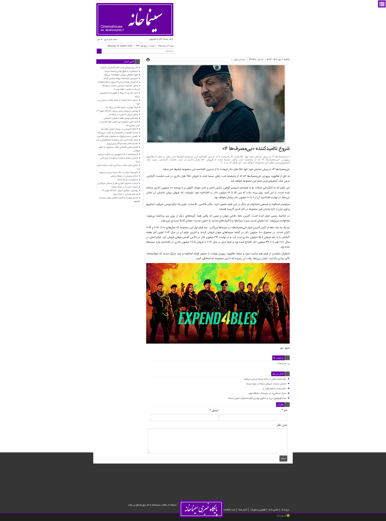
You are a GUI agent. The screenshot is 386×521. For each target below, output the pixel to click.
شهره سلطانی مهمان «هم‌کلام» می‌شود (121, 75)
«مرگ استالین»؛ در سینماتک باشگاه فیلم (269, 393)
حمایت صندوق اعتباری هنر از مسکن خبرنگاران (117, 183)
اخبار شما (242, 510)
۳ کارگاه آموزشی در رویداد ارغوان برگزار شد (119, 129)
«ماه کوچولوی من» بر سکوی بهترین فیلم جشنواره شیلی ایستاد (259, 398)
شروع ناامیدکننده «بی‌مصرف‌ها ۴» (256, 149)
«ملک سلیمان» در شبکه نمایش (124, 176)
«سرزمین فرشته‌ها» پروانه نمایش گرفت (120, 78)
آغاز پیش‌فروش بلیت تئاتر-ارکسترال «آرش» (119, 67)
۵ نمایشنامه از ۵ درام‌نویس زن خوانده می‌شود (118, 154)
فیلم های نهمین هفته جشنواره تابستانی (121, 118)
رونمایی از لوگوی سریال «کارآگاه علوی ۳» (120, 190)
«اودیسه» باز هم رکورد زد (276, 389)
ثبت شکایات (229, 510)
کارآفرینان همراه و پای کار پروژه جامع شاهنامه (118, 82)
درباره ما (285, 510)
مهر (281, 348)
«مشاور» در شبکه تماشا (127, 179)
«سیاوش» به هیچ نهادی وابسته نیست (121, 71)
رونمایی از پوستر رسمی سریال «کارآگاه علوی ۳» (117, 111)
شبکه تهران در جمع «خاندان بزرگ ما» (121, 107)
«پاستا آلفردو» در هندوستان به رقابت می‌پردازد (118, 132)
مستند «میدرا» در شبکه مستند (124, 187)
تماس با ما (273, 510)
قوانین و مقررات (257, 510)
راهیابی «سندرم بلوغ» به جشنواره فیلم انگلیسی (117, 136)
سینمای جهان (239, 59)
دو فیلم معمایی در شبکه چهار (125, 194)
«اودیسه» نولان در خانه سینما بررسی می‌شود (267, 379)
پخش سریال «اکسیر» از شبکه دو (123, 114)
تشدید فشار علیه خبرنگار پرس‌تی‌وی (122, 143)
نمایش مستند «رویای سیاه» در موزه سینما (268, 384)
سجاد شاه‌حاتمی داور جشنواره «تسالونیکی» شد (117, 140)
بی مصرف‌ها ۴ (283, 363)
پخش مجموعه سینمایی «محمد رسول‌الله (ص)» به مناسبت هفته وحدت (121, 87)
